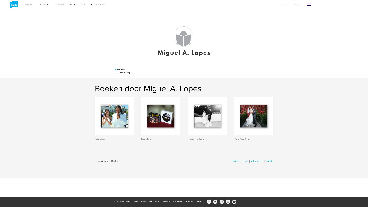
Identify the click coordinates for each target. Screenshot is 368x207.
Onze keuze (44, 4)
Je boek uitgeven (98, 4)
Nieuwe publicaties (77, 4)
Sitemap (199, 202)
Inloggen (297, 4)
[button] (308, 4)
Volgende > (256, 161)
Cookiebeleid (177, 202)
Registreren (283, 4)
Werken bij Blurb (146, 202)
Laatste (269, 161)
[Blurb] (13, 5)
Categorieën (28, 4)
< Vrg (245, 161)
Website (121, 69)
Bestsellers (59, 4)
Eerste (236, 161)
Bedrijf (136, 202)
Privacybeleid (166, 202)
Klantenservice (189, 202)
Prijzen (157, 202)
